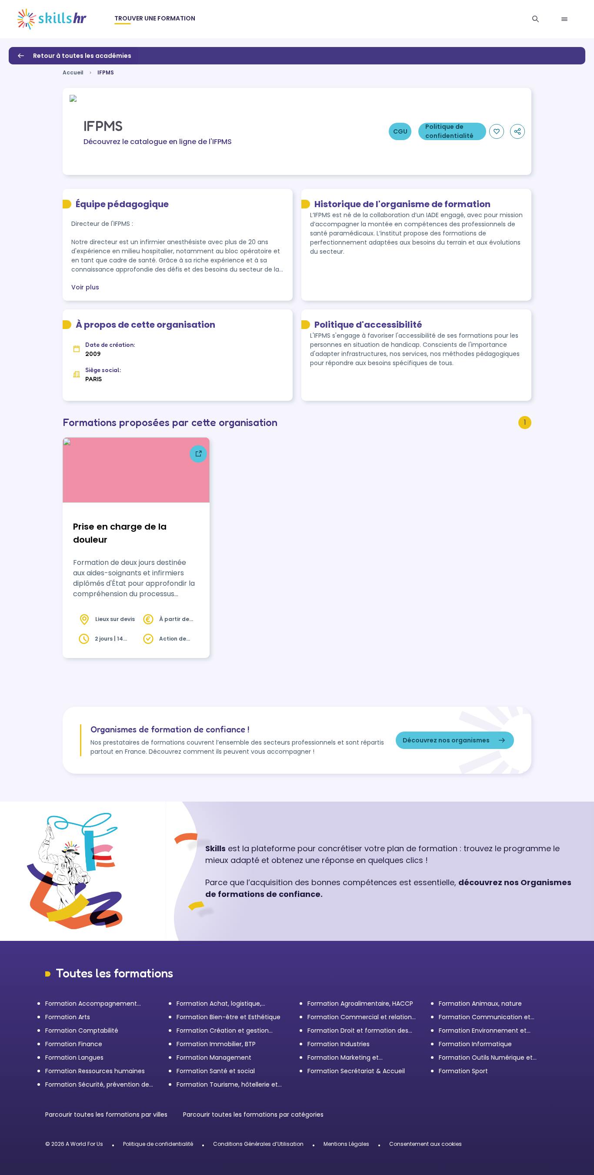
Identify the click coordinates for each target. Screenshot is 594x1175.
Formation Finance (73, 1044)
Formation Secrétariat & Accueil (356, 1071)
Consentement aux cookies (425, 1144)
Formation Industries (338, 1044)
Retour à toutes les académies (82, 55)
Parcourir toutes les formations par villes (107, 1114)
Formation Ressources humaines (95, 1071)
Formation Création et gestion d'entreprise (223, 1030)
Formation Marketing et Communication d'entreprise (351, 1057)
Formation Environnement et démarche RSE (483, 1030)
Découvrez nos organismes (446, 740)
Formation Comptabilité (81, 1030)
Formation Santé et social (216, 1071)
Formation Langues (74, 1057)
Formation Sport (463, 1071)
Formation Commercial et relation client (359, 1017)
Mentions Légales (346, 1144)
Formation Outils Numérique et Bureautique (486, 1057)
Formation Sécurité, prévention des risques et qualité (98, 1084)
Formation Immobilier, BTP (216, 1044)
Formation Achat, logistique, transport (219, 1003)
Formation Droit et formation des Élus (357, 1030)
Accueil (73, 72)
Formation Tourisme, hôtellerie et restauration (227, 1084)
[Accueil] (52, 19)
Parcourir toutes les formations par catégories (253, 1114)
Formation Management (214, 1057)
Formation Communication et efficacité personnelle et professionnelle (485, 1017)
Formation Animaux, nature (480, 1003)
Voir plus (85, 287)
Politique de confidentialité (158, 1144)
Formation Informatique (475, 1044)
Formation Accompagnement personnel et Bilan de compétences (99, 1003)
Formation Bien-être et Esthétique (228, 1017)
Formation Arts (67, 1017)
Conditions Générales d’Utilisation (258, 1144)
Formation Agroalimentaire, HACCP (360, 1003)
